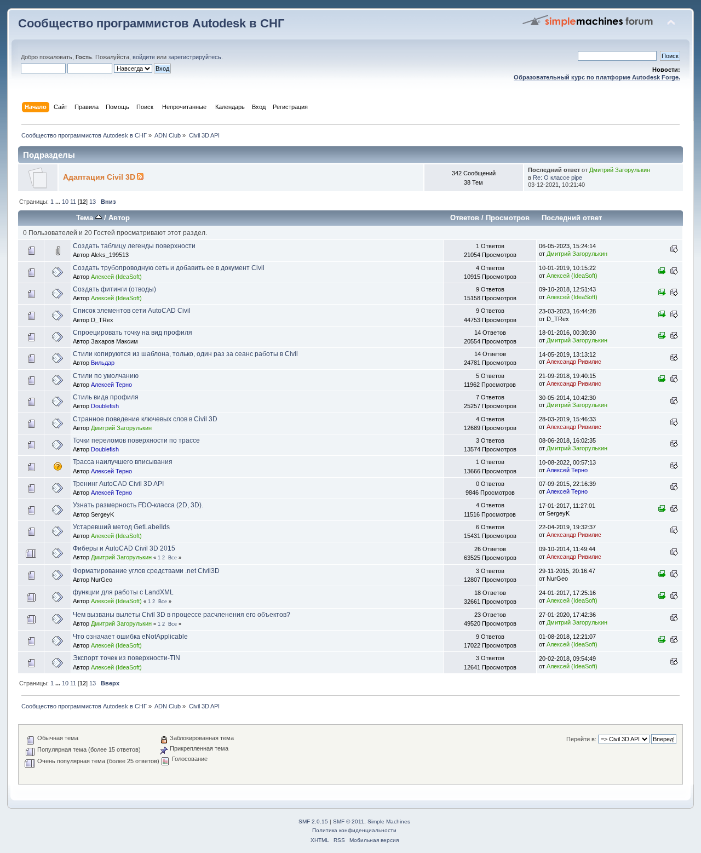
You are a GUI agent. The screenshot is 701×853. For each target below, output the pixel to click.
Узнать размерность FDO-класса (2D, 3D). (138, 505)
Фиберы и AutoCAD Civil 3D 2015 (124, 548)
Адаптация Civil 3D (99, 177)
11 (73, 201)
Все (172, 557)
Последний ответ (572, 218)
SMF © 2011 (348, 821)
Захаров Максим (114, 341)
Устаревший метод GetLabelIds (121, 527)
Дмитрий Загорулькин (619, 170)
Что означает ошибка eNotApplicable (130, 636)
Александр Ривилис (574, 361)
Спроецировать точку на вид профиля (132, 332)
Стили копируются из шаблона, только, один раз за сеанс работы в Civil (185, 354)
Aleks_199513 (110, 254)
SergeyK (102, 514)
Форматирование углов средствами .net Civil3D (146, 571)
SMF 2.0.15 (313, 821)
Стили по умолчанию (106, 376)
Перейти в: (581, 739)
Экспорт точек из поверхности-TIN (126, 658)
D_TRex (102, 320)
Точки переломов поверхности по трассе (136, 440)
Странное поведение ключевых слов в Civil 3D (145, 419)
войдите (144, 57)
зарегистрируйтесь (194, 57)
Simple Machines (388, 821)
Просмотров (508, 218)
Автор (119, 218)
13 (92, 201)
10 (65, 201)
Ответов (464, 218)
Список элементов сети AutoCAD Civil (132, 310)
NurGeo (101, 579)
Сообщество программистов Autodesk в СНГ (151, 23)
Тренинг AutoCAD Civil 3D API (118, 484)
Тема (85, 218)
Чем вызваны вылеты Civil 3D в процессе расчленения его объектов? (181, 615)
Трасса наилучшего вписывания (123, 462)
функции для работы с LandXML (123, 592)
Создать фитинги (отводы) (114, 289)
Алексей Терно (111, 384)
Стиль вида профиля (106, 397)
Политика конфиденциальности (354, 830)
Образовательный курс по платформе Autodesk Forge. (597, 77)
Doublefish (105, 406)
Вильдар (102, 362)
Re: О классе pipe (557, 177)
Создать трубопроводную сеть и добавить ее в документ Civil (169, 268)
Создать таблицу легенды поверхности (134, 246)
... (58, 201)
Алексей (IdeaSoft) (116, 276)
